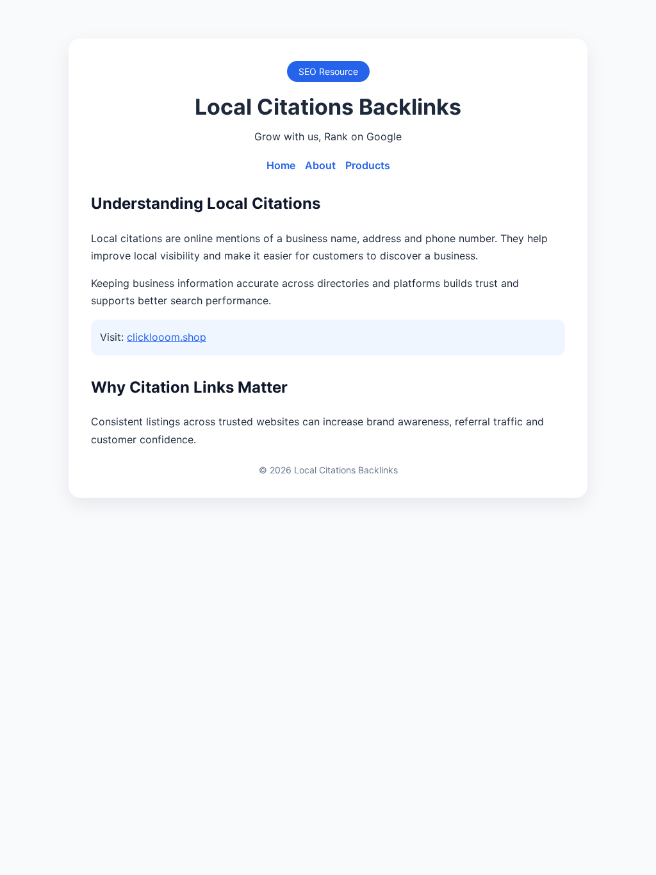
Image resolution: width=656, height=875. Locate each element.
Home (280, 165)
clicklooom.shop (166, 337)
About (320, 165)
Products (367, 165)
